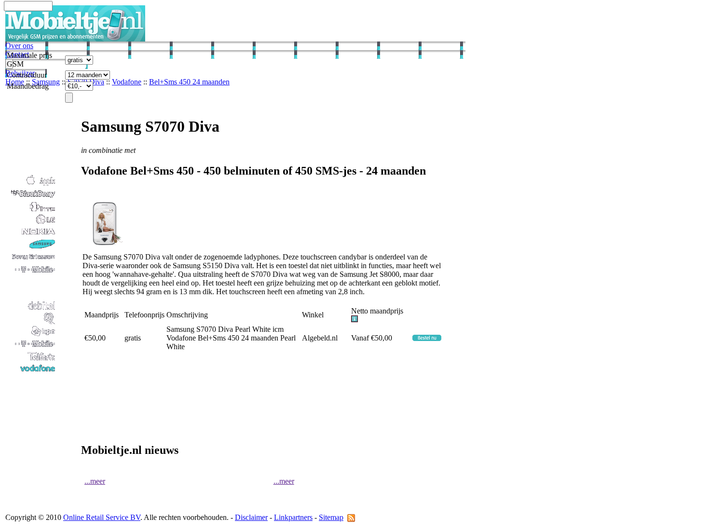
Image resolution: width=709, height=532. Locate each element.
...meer (94, 481)
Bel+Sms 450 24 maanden (189, 82)
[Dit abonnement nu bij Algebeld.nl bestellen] (426, 338)
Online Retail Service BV (101, 517)
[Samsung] (31, 248)
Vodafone (126, 82)
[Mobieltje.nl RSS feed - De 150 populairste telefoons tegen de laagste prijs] (351, 517)
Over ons (19, 45)
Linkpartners (293, 517)
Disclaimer (251, 517)
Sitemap (331, 517)
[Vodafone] (31, 372)
